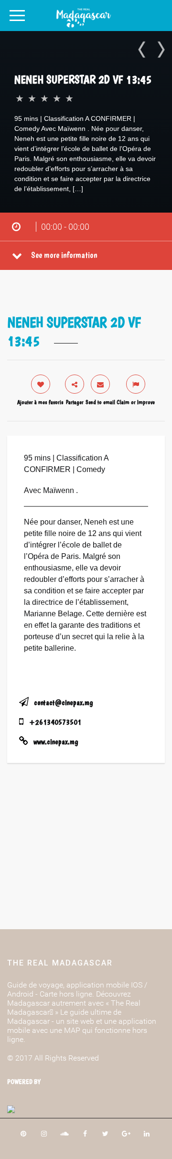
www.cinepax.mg (55, 741)
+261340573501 (55, 722)
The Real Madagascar (60, 962)
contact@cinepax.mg (63, 702)
